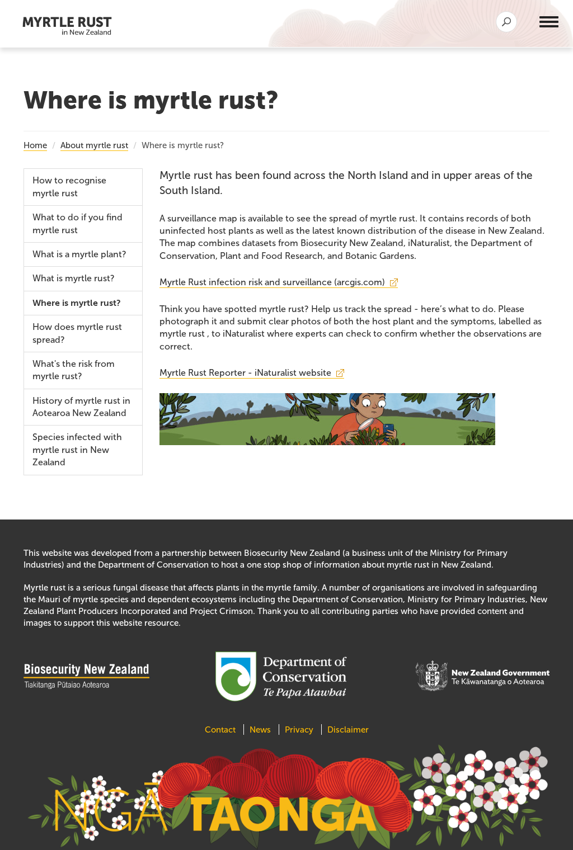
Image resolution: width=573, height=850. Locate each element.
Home (35, 145)
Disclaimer (348, 730)
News (260, 730)
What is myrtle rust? (73, 278)
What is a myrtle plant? (79, 254)
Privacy (299, 730)
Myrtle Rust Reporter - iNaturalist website (245, 372)
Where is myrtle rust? (76, 303)
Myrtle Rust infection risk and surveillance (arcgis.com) (272, 282)
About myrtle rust (94, 145)
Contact (221, 730)
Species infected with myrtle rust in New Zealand (77, 450)
